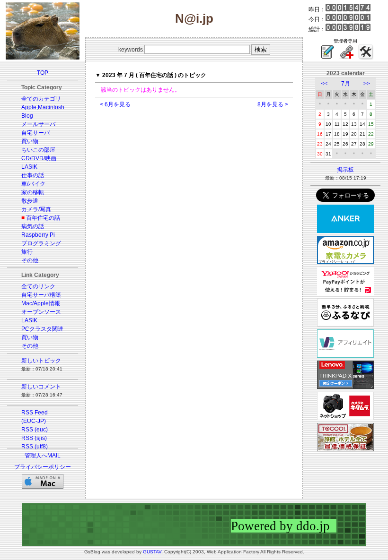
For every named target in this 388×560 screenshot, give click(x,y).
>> (366, 83)
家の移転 (32, 192)
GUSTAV (152, 551)
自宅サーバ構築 (41, 295)
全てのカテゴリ (41, 98)
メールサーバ (38, 124)
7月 (345, 83)
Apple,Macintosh (42, 107)
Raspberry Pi (38, 235)
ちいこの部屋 (38, 149)
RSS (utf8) (34, 446)
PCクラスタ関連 (42, 329)
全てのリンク (38, 286)
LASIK (29, 167)
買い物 (29, 141)
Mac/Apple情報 (40, 303)
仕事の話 (32, 175)
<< (324, 83)
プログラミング (41, 243)
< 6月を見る (115, 104)
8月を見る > (272, 104)
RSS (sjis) (34, 438)
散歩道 (29, 201)
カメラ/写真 (36, 209)
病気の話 (32, 226)
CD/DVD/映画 (38, 158)
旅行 (27, 252)
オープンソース (41, 312)
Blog (27, 115)
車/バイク (33, 184)
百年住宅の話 (43, 218)
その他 (29, 260)
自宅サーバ (35, 132)
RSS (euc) (34, 429)
